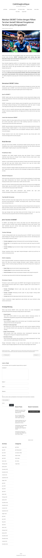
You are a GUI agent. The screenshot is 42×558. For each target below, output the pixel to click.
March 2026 (4, 461)
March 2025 (4, 494)
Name (3, 381)
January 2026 (4, 466)
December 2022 (5, 544)
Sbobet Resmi (20, 351)
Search (3, 403)
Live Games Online (21, 9)
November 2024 (5, 505)
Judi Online (5, 9)
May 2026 (4, 455)
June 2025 (4, 485)
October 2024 (4, 508)
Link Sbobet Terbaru (35, 350)
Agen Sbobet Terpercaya (17, 350)
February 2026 (4, 463)
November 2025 (5, 472)
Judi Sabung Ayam (12, 9)
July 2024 (3, 516)
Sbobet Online (29, 9)
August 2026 (4, 447)
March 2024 (4, 527)
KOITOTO (24, 555)
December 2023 (5, 535)
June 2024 (4, 519)
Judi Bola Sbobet (29, 350)
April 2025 (4, 491)
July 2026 (3, 449)
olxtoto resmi (30, 440)
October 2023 (4, 541)
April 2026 (4, 458)
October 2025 (4, 474)
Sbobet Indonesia (5, 351)
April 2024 (4, 524)
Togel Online (24, 11)
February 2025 (4, 497)
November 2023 (5, 538)
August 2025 (4, 480)
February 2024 (4, 530)
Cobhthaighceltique (21, 4)
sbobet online (15, 351)
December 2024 (5, 502)
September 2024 (5, 510)
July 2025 (3, 483)
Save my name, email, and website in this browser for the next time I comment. (18, 396)
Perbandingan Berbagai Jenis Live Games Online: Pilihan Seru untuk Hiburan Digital (20, 433)
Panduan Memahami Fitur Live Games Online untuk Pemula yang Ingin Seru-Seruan (20, 421)
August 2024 (4, 513)
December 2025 (5, 469)
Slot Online (18, 11)
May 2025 (4, 488)
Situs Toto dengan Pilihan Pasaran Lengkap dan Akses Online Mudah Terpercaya (20, 416)
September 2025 (5, 477)
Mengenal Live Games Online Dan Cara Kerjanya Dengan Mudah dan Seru (20, 411)
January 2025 (4, 499)
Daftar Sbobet (24, 350)
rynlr (12, 28)
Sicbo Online (36, 9)
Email (3, 386)
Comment (4, 367)
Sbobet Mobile (10, 351)
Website (3, 391)
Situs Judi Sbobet (25, 351)
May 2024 (4, 521)
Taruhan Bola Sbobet (31, 351)
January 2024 (4, 532)
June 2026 (4, 452)
